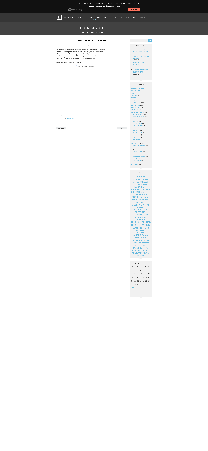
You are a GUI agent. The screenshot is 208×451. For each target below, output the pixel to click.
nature (143, 237)
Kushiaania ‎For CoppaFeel (138, 63)
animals (144, 181)
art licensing (136, 91)
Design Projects (137, 154)
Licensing (135, 158)
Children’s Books (137, 151)
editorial (134, 95)
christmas (144, 200)
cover (138, 202)
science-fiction (138, 250)
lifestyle (140, 232)
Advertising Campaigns (139, 145)
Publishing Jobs (137, 161)
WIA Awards (135, 165)
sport (147, 250)
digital (145, 204)
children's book (139, 196)
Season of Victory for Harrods (141, 57)
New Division (136, 135)
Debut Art (135, 121)
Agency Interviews (137, 88)
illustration (141, 222)
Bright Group (136, 119)
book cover (143, 189)
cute (143, 202)
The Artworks (137, 139)
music (136, 238)
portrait (137, 245)
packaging (136, 240)
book (133, 189)
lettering (140, 230)
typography (143, 253)
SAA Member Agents (137, 112)
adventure (140, 177)
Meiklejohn (136, 130)
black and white (140, 187)
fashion (144, 214)
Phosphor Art (137, 137)
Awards (133, 93)
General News (71, 118)
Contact (134, 18)
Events (133, 98)
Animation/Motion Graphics (140, 148)
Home (90, 18)
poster (144, 245)
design (136, 204)
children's (145, 192)
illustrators (141, 227)
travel (135, 253)
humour (140, 219)
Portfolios (107, 18)
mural (146, 235)
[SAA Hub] (69, 17)
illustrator (135, 105)
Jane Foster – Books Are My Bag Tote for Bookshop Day (140, 71)
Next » (123, 128)
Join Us (93, 19)
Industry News (136, 107)
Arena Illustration (138, 114)
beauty (146, 185)
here (83, 62)
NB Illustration (137, 132)
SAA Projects (135, 143)
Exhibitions (135, 100)
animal (136, 182)
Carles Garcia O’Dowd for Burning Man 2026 (141, 51)
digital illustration (140, 208)
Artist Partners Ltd (138, 116)
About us (98, 18)
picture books (143, 243)
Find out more (134, 9)
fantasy (136, 215)
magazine (138, 235)
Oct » (133, 287)
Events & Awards (124, 18)
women (140, 255)
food (143, 217)
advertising (140, 179)
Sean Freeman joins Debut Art (92, 40)
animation (137, 184)
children (135, 192)
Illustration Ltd (137, 123)
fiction (138, 217)
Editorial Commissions (139, 156)
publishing (135, 110)
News (114, 18)
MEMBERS (142, 18)
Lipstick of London (138, 126)
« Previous (60, 128)
